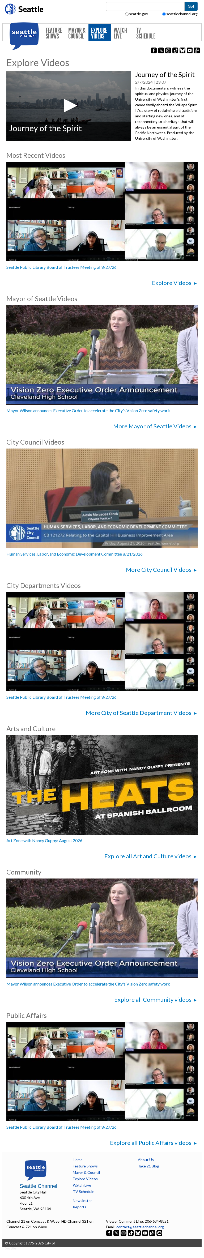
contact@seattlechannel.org (140, 1227)
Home (78, 1159)
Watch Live (120, 33)
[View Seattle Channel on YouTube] (145, 1232)
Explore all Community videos (153, 999)
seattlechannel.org (182, 13)
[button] (69, 105)
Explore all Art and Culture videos (148, 856)
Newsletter (82, 1200)
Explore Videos (99, 33)
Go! (191, 6)
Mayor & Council (77, 33)
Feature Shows (54, 33)
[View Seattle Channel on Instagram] (124, 1232)
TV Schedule (145, 33)
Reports (79, 1207)
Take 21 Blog (148, 1166)
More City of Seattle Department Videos (139, 712)
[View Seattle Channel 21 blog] (152, 1232)
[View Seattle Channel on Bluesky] (138, 1232)
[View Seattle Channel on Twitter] (116, 1232)
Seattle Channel (38, 1186)
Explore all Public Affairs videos (151, 1142)
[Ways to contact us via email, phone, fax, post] (159, 1232)
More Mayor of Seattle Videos (152, 426)
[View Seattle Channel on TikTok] (131, 1232)
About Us (146, 1159)
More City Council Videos (159, 569)
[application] (68, 106)
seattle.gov (138, 13)
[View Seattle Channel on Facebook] (109, 1232)
